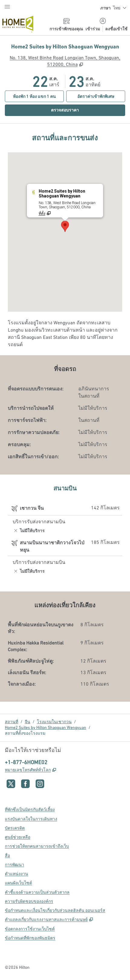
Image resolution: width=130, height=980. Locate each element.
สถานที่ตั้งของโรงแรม (25, 733)
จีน (27, 721)
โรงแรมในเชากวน (54, 721)
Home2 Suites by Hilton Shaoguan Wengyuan (45, 727)
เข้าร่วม (93, 28)
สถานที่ (11, 721)
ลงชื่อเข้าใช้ (116, 28)
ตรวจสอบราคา (76, 109)
